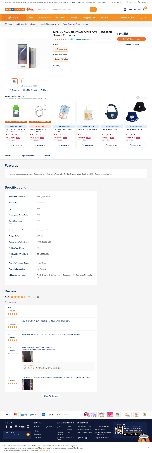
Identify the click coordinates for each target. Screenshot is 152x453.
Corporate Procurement (50, 427)
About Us (37, 426)
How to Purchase (60, 427)
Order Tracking (116, 2)
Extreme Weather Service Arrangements (103, 433)
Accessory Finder (60, 438)
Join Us (36, 431)
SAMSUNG (60, 32)
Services (73, 18)
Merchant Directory (126, 18)
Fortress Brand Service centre (102, 438)
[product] (16, 112)
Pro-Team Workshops (102, 426)
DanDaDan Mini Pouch (110, 129)
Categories (16, 18)
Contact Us (71, 437)
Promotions (44, 18)
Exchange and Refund (85, 432)
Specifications (28, 155)
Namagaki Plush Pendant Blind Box (63, 130)
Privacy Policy (45, 450)
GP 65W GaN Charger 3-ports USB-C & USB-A (15, 130)
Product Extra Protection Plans (83, 438)
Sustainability (38, 434)
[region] (76, 447)
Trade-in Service (100, 429)
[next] (145, 17)
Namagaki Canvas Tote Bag (88, 129)
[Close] (148, 447)
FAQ (68, 433)
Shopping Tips (89, 18)
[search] (93, 9)
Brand (30, 18)
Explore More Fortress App (132, 432)
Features (8, 155)
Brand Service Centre (69, 428)
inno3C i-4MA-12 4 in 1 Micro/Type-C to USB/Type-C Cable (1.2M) (39, 131)
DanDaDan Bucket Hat (134, 129)
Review (47, 155)
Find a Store (9, 433)
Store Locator (102, 2)
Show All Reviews (51, 396)
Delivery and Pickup (84, 426)
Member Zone (106, 18)
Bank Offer (59, 18)
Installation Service (84, 429)
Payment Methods (60, 433)
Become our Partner (38, 438)
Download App (90, 2)
